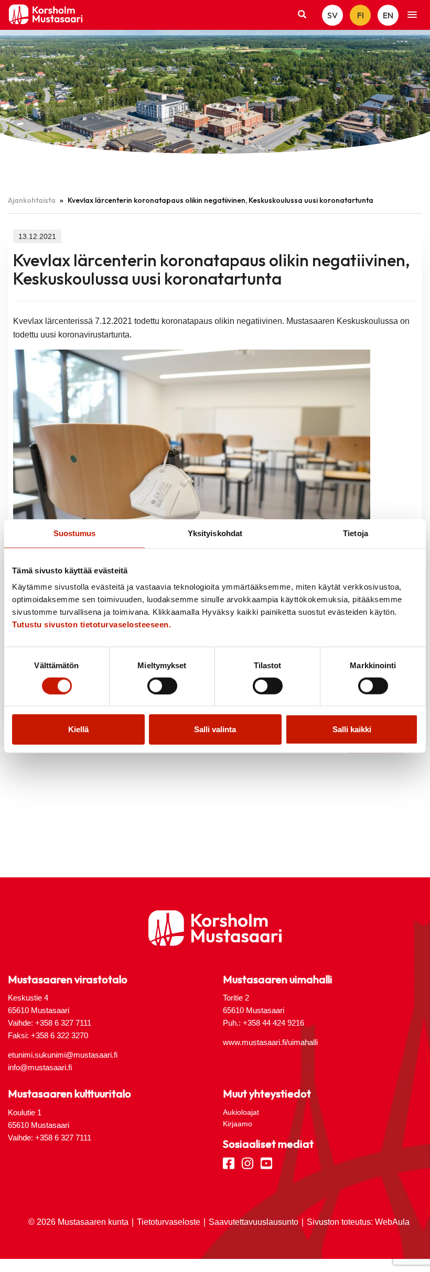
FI (360, 15)
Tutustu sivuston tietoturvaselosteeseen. (91, 624)
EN (388, 15)
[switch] (162, 685)
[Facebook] (228, 1162)
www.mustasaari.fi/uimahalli (270, 1042)
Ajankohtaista (32, 200)
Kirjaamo (237, 1123)
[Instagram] (247, 1162)
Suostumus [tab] (74, 532)
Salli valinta (215, 729)
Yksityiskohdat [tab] (215, 532)
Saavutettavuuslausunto (253, 1221)
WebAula (392, 1221)
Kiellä (78, 729)
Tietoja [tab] (355, 532)
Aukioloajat (241, 1112)
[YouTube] (266, 1162)
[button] (412, 15)
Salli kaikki (351, 729)
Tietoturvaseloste (168, 1221)
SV (332, 15)
